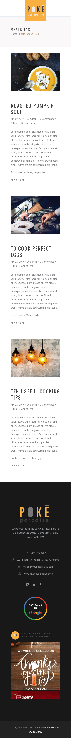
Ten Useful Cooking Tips (35, 394)
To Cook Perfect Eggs (31, 251)
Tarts (36, 315)
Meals (29, 172)
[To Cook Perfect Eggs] (35, 215)
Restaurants (28, 123)
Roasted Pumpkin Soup (32, 108)
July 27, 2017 (17, 119)
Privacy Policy (35, 732)
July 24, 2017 (17, 262)
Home (14, 34)
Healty (21, 172)
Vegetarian (40, 172)
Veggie (39, 458)
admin (33, 119)
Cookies (15, 458)
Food (14, 172)
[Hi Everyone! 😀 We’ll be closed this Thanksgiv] (35, 666)
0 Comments (46, 119)
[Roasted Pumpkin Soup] (35, 72)
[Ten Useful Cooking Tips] (35, 358)
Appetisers (27, 266)
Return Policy (51, 728)
